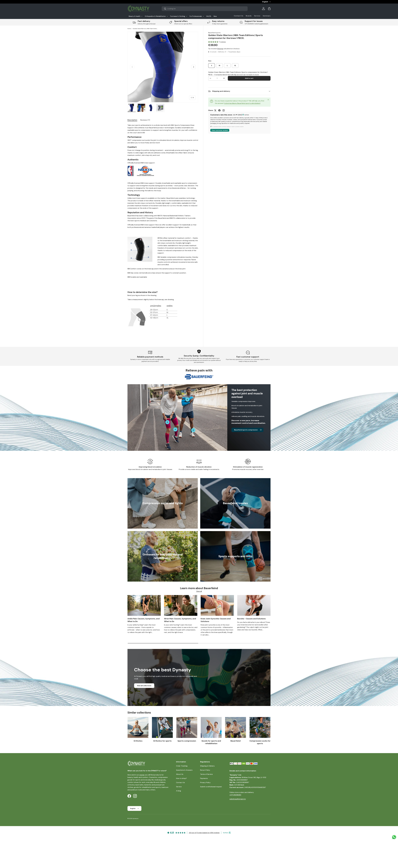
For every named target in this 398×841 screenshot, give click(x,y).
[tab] (132, 120)
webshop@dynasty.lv (237, 799)
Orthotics (138, 741)
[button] (269, 8)
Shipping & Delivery (207, 766)
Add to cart (249, 78)
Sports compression (187, 741)
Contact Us (238, 16)
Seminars (267, 16)
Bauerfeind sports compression (246, 430)
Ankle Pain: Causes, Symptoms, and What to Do (143, 620)
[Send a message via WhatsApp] (394, 837)
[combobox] (205, 8)
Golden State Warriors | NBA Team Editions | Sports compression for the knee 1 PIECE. (145, 28)
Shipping (220, 49)
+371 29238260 (235, 795)
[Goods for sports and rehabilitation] (211, 727)
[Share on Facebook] (219, 110)
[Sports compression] (186, 727)
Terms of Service (206, 774)
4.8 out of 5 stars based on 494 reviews (204, 833)
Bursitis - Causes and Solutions (251, 618)
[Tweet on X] (215, 110)
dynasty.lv (135, 818)
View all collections (144, 686)
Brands (249, 16)
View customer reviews (220, 130)
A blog (178, 791)
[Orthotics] (138, 727)
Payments (204, 778)
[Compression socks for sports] (260, 727)
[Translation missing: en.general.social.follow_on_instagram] (223, 110)
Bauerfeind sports (214, 33)
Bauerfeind (236, 741)
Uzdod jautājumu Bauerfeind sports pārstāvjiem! (242, 103)
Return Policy (205, 770)
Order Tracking (181, 766)
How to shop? (181, 778)
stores (141, 775)
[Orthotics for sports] (162, 727)
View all (199, 591)
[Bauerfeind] (235, 727)
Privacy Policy (205, 782)
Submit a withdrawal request (211, 787)
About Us (179, 774)
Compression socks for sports (260, 742)
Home (129, 28)
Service (257, 16)
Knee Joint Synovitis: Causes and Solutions (216, 620)
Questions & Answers (184, 770)
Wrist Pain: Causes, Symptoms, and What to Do (180, 620)
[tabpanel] (162, 231)
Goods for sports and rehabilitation (211, 742)
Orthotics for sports (162, 741)
